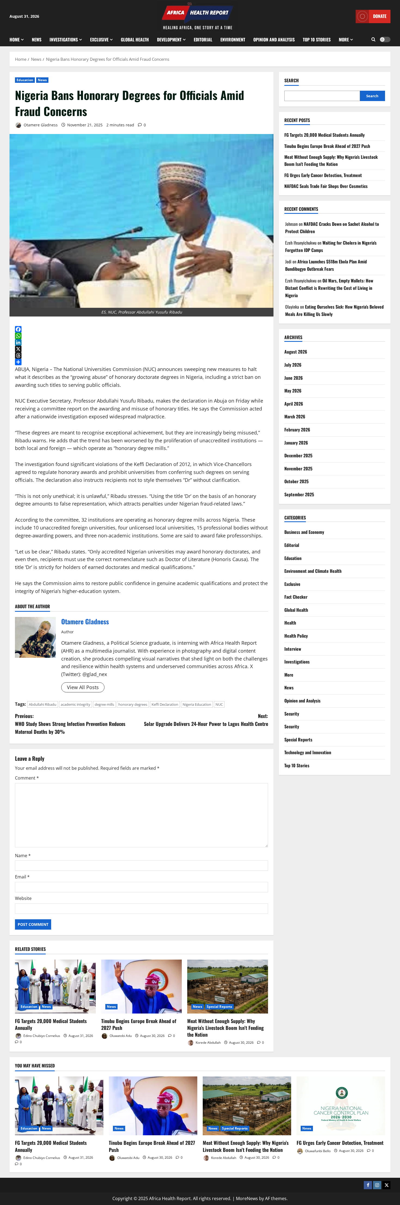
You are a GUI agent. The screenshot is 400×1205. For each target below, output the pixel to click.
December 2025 (298, 455)
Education (25, 80)
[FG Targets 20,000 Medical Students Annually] (55, 987)
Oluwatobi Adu (120, 1035)
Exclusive (99, 39)
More (344, 39)
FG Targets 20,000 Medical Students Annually (51, 1024)
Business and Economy (304, 532)
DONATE (379, 16)
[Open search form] (373, 39)
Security (291, 713)
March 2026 (294, 416)
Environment (232, 39)
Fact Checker (295, 597)
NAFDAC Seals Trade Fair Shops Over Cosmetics (326, 186)
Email (22, 877)
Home (15, 39)
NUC (219, 704)
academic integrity (75, 704)
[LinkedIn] (141, 342)
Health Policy (296, 635)
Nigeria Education (197, 704)
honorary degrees (132, 704)
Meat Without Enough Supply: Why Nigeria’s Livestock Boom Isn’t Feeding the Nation (225, 1027)
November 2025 (298, 468)
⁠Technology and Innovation (307, 752)
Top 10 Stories (317, 39)
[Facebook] (141, 329)
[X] (141, 349)
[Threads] (141, 355)
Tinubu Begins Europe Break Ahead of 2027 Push (138, 1024)
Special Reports (219, 1006)
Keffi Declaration (165, 704)
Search (291, 80)
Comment (27, 778)
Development (169, 39)
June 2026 (293, 378)
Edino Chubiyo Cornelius (41, 1035)
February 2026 (297, 429)
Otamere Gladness (40, 124)
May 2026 (292, 390)
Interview (292, 649)
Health (290, 622)
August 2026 (295, 351)
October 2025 (296, 481)
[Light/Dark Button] (385, 39)
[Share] (141, 362)
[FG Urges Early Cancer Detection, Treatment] (341, 1106)
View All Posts (83, 687)
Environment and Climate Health (312, 571)
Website (23, 898)
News (36, 39)
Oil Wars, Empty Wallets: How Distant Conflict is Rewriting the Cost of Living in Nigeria (329, 288)
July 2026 (292, 364)
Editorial (203, 39)
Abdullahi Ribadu (42, 704)
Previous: (70, 723)
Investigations (64, 39)
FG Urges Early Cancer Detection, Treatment (323, 175)
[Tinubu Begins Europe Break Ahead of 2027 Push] (141, 987)
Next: (206, 719)
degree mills (104, 704)
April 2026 (293, 403)
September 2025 (299, 494)
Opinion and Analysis (274, 39)
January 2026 (296, 442)
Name (23, 856)
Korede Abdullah (208, 1042)
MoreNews (247, 1198)
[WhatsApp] (141, 336)
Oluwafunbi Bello (317, 1150)
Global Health (135, 39)
